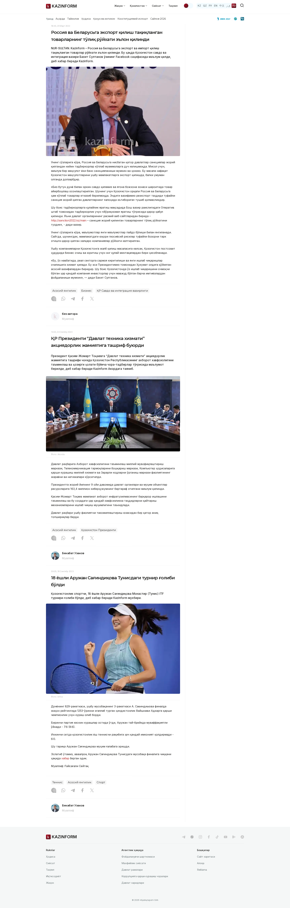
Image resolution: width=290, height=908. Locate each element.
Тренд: (50, 18)
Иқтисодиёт (53, 876)
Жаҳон (50, 882)
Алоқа (200, 863)
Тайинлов (73, 18)
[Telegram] (73, 299)
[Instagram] (53, 299)
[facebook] (208, 837)
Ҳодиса (85, 18)
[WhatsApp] (63, 299)
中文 (221, 5)
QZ (205, 5)
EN (215, 5)
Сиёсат (50, 863)
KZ (199, 5)
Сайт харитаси (206, 856)
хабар (65, 758)
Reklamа (202, 869)
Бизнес (86, 290)
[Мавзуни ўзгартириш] (188, 5)
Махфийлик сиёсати (134, 863)
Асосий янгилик (64, 290)
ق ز (228, 5)
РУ (210, 5)
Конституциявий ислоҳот (132, 18)
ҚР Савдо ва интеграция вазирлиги (122, 290)
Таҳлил (173, 6)
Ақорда (60, 18)
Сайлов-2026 (158, 18)
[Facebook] (82, 299)
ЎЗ (233, 5)
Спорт (101, 782)
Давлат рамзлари (132, 869)
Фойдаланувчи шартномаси (138, 856)
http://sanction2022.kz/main (68, 220)
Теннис (57, 782)
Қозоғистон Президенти (98, 530)
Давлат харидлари (133, 882)
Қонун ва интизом (104, 18)
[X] (92, 299)
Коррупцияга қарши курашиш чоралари (145, 876)
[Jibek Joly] (224, 18)
